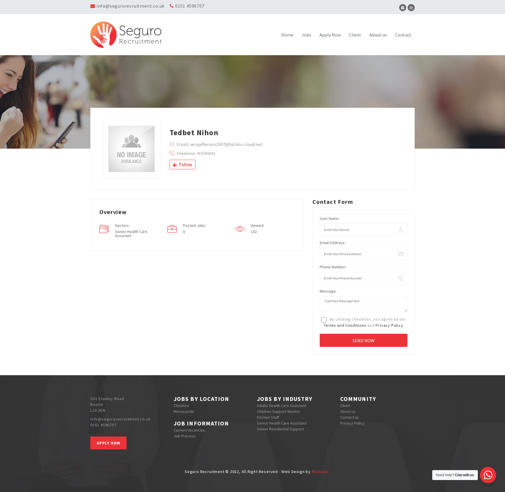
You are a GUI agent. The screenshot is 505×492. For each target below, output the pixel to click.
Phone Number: (333, 267)
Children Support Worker (278, 411)
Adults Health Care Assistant (281, 405)
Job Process (185, 436)
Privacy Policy (389, 325)
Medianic (320, 471)
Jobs (306, 35)
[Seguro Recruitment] (131, 35)
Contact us (349, 417)
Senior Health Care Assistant (282, 423)
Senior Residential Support (280, 429)
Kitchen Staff (268, 417)
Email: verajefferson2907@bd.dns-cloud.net (220, 144)
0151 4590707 (190, 6)
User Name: (330, 218)
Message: (328, 291)
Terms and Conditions (345, 325)
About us (378, 35)
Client (355, 35)
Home (287, 35)
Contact (403, 35)
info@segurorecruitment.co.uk (130, 6)
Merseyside (184, 411)
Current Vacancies (189, 430)
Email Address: (332, 242)
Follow (185, 164)
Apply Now (330, 35)
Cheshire (181, 405)
